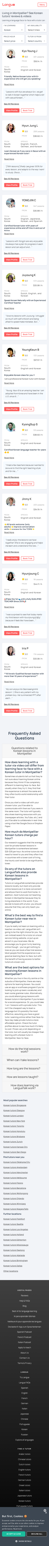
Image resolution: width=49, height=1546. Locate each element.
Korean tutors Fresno (13, 1183)
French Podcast (24, 1337)
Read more (17, 1529)
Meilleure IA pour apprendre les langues (24, 1321)
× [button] (46, 1513)
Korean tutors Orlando (13, 1198)
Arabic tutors (24, 1454)
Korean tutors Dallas (12, 1265)
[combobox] (13, 30)
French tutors (24, 1474)
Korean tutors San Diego (14, 1152)
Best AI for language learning (24, 1311)
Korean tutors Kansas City (15, 1147)
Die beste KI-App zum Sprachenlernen (24, 1326)
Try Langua (24, 1377)
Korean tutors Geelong (14, 1250)
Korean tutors (24, 1501)
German (24, 1403)
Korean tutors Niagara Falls (15, 1209)
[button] (9, 84)
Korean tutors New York (14, 1121)
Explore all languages (25, 1439)
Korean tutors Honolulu (14, 1131)
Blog (24, 1306)
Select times (34, 30)
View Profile (12, 110)
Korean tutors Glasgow (14, 1110)
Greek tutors (24, 1485)
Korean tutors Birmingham (15, 1260)
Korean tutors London (13, 1115)
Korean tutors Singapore (14, 1105)
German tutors (24, 1480)
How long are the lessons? (23, 1068)
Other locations (10, 1271)
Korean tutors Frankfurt (14, 1219)
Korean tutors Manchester (15, 1172)
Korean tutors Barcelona (14, 1188)
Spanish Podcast (24, 1332)
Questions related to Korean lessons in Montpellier (24, 750)
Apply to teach (24, 1347)
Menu (42, 4)
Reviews (24, 1295)
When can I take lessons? (23, 1060)
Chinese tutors (24, 1459)
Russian (24, 1434)
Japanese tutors (24, 1495)
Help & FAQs (24, 1300)
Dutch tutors (24, 1464)
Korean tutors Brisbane (14, 1136)
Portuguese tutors (24, 1506)
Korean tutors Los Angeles (15, 1229)
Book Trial (27, 110)
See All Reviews (11, 104)
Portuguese (24, 1424)
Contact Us (24, 1357)
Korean (24, 1429)
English (25, 1393)
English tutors (24, 1469)
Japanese (24, 1413)
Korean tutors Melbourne (15, 1177)
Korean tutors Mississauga (15, 1245)
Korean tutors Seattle (13, 1224)
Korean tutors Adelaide (14, 1255)
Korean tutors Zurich (13, 1141)
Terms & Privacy (24, 1363)
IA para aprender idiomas (24, 1316)
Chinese (24, 1419)
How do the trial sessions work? (25, 1050)
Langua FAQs (24, 1382)
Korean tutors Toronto (13, 1126)
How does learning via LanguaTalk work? (24, 1086)
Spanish (24, 1387)
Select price (9, 41)
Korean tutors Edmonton (14, 1239)
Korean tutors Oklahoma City (16, 1162)
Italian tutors (24, 1490)
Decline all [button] (36, 1534)
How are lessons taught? (22, 1077)
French (24, 1398)
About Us (25, 1352)
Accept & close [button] (14, 1534)
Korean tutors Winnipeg (14, 1203)
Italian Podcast (24, 1342)
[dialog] (24, 1526)
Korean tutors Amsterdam (15, 1167)
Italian (24, 1408)
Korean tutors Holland (13, 1234)
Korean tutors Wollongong (15, 1193)
